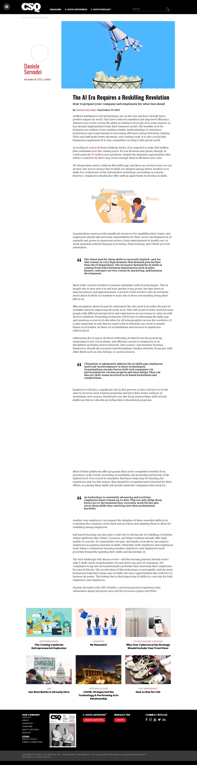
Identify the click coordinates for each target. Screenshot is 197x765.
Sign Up (120, 720)
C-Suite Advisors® (76, 9)
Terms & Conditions (32, 741)
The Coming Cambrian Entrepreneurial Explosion (48, 646)
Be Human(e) (98, 645)
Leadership (98, 641)
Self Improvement (148, 688)
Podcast (26, 732)
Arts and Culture (98, 688)
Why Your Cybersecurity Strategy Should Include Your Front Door (148, 646)
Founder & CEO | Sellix (37, 79)
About (25, 720)
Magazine (55, 9)
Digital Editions (30, 729)
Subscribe (27, 726)
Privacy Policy (29, 738)
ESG (49, 688)
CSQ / (23, 17)
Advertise (27, 723)
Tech (28, 17)
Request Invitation (94, 720)
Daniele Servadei (33, 69)
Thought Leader (40, 17)
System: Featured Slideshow (148, 641)
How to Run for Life (148, 692)
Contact (26, 717)
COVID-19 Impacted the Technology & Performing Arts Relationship (98, 695)
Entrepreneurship (49, 641)
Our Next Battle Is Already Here (49, 692)
